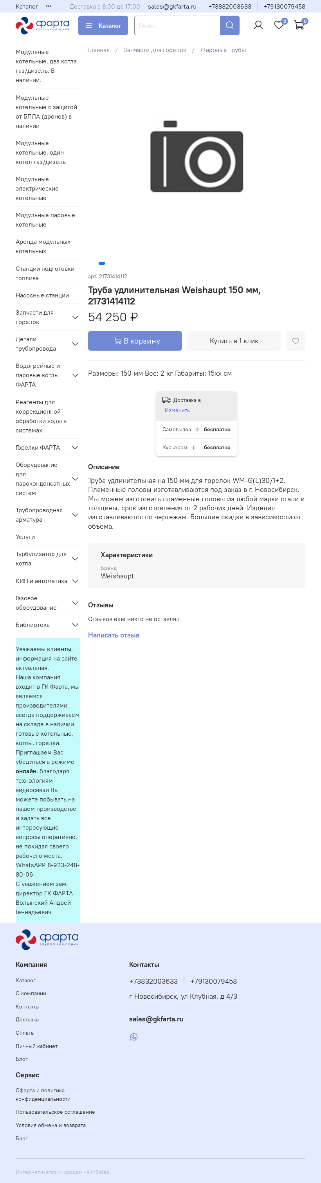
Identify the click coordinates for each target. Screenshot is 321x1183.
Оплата (25, 1032)
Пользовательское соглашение (55, 1111)
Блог (22, 1058)
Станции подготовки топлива (45, 273)
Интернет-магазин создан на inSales (62, 1172)
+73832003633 (229, 6)
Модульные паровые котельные (45, 219)
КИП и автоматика (41, 581)
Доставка (27, 1019)
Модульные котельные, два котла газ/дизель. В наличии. (46, 66)
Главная (99, 50)
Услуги (25, 536)
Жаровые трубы (223, 50)
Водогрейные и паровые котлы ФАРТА (38, 375)
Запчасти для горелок (154, 50)
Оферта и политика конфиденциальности (43, 1094)
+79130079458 (284, 6)
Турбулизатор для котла (41, 558)
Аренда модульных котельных (43, 246)
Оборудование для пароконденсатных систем (41, 479)
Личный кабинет (37, 1046)
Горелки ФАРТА (38, 447)
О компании (31, 993)
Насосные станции (42, 295)
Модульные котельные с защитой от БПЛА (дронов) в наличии (46, 112)
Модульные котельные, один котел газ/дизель (41, 152)
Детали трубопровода (36, 343)
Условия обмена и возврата (51, 1125)
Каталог (27, 6)
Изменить (177, 410)
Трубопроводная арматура (39, 514)
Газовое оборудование (36, 602)
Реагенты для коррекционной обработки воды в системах (41, 416)
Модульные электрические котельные (37, 188)
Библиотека (33, 624)
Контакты (28, 1006)
